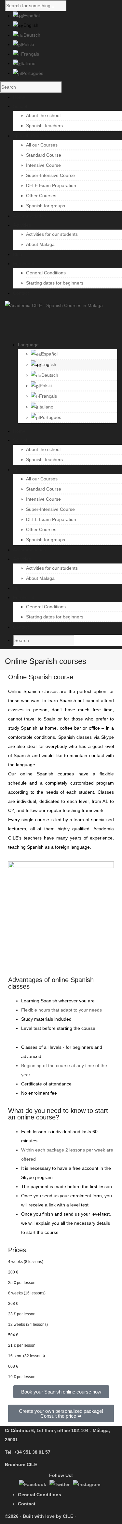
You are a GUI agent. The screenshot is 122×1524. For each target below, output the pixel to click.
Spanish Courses (30, 469)
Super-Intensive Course (50, 175)
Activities (22, 559)
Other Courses (41, 195)
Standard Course (43, 155)
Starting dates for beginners (54, 283)
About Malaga (40, 244)
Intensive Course (43, 165)
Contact (21, 627)
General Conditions (46, 272)
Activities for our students (52, 234)
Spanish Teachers (44, 125)
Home (19, 431)
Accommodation (29, 549)
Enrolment (23, 597)
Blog (17, 588)
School (20, 440)
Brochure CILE (21, 1464)
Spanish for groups (45, 205)
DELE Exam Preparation (51, 185)
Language (28, 344)
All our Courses (42, 144)
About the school (43, 115)
